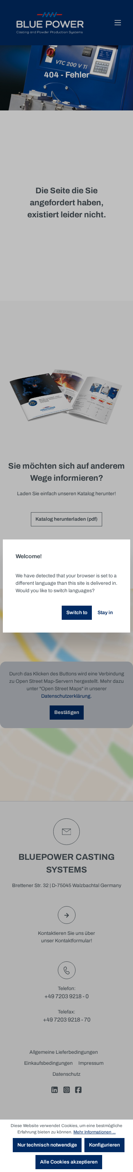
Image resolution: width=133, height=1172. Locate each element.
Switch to (76, 612)
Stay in (105, 612)
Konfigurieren (104, 1145)
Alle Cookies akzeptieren (69, 1162)
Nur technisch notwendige (47, 1145)
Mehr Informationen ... (94, 1132)
